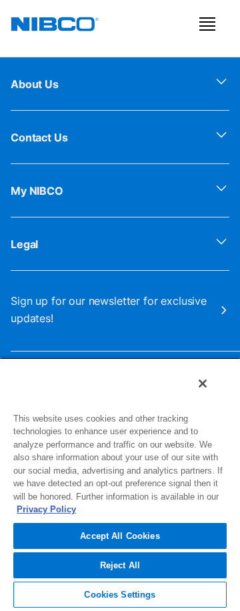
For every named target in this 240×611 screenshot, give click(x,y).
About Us (35, 84)
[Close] (202, 383)
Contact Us (39, 137)
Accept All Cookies (119, 536)
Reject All (120, 565)
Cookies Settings (119, 595)
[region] (120, 484)
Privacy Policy (46, 509)
